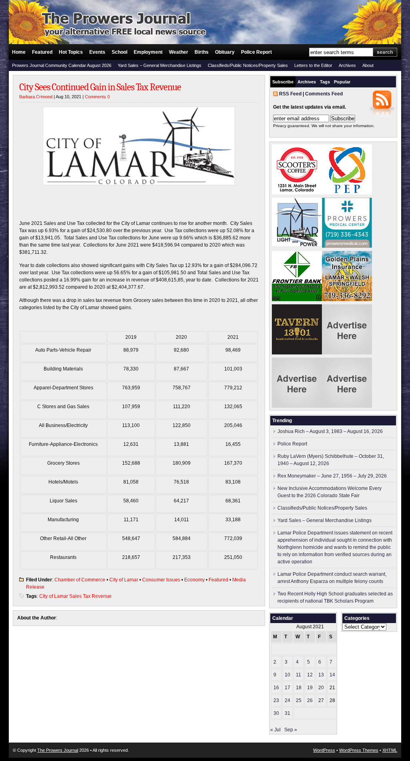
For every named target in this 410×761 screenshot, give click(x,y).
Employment (148, 52)
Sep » (290, 730)
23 (276, 700)
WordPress (324, 750)
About (368, 65)
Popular (342, 81)
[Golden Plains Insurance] (347, 299)
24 (287, 700)
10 (287, 675)
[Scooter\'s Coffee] (297, 193)
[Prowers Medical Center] (347, 246)
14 (332, 675)
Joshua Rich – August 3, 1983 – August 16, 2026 (330, 431)
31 (287, 713)
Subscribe (282, 81)
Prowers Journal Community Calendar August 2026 (61, 65)
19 (310, 687)
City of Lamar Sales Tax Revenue (75, 596)
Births (202, 52)
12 (310, 675)
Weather (178, 52)
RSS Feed (290, 94)
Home (19, 52)
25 (298, 700)
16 (276, 687)
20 (321, 687)
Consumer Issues (161, 580)
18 (298, 687)
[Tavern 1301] (297, 353)
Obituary (225, 52)
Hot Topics (71, 52)
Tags (325, 81)
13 (321, 675)
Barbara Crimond (35, 96)
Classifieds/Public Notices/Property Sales (248, 65)
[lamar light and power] (297, 244)
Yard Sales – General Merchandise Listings (159, 65)
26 (310, 700)
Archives (347, 65)
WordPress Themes (358, 750)
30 (276, 713)
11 (298, 675)
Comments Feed (324, 94)
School (119, 52)
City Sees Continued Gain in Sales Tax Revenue (100, 87)
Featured (42, 52)
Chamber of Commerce (79, 580)
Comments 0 (97, 96)
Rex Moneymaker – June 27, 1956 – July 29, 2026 (332, 476)
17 (287, 687)
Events (97, 52)
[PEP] (347, 193)
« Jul (275, 730)
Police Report (256, 52)
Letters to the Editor (313, 65)
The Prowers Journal (57, 750)
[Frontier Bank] (297, 299)
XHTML (389, 750)
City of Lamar (123, 580)
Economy (194, 580)
